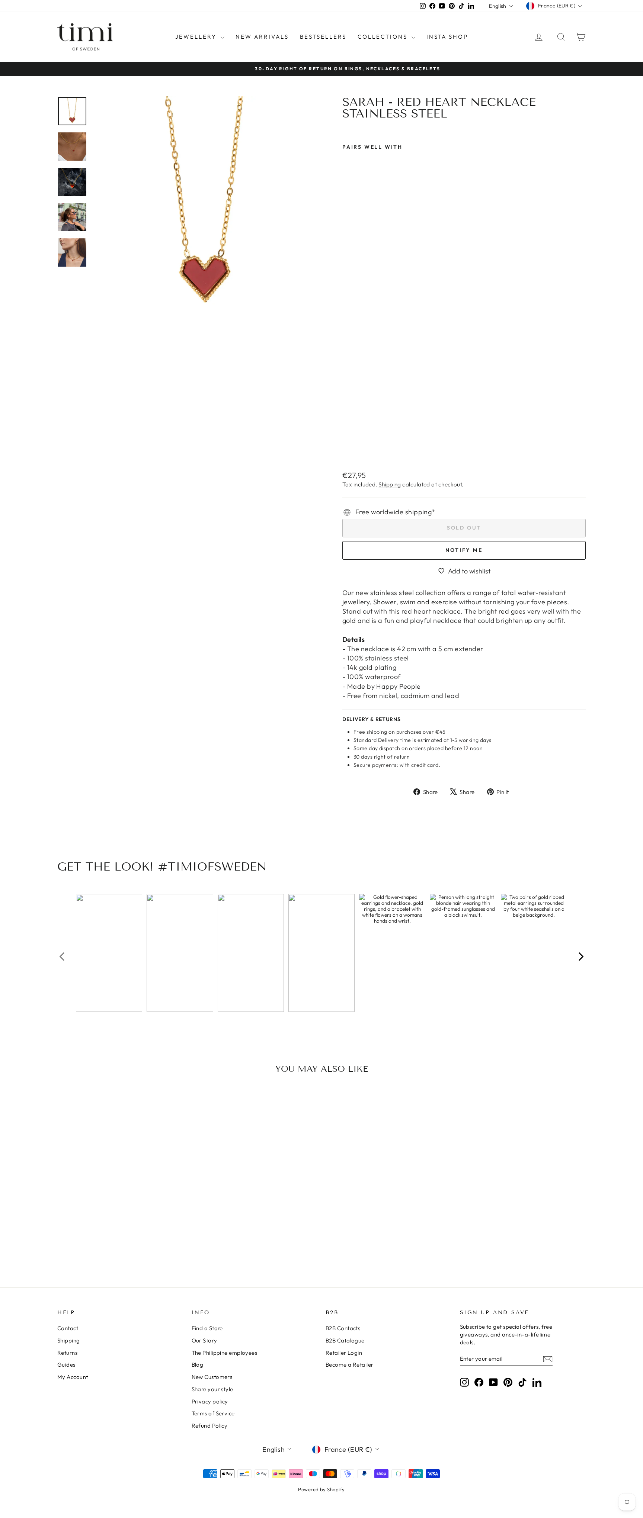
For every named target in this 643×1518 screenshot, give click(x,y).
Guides (66, 1364)
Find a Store (207, 1328)
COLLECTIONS (384, 36)
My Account (72, 1376)
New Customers (212, 1376)
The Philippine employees (224, 1352)
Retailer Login (344, 1352)
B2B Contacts (343, 1328)
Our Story (204, 1340)
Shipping (389, 484)
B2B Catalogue (345, 1340)
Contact (67, 1328)
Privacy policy (210, 1401)
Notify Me (463, 550)
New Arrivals (262, 36)
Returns (67, 1352)
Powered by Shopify (321, 1489)
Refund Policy (210, 1425)
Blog (198, 1364)
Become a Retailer (350, 1364)
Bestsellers (323, 36)
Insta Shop (447, 36)
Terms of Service (213, 1413)
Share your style (212, 1389)
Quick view (120, 1209)
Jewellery (197, 36)
